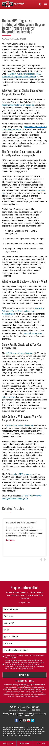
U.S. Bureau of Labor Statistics (19, 353)
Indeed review (8, 397)
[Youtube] (28, 720)
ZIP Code (8, 643)
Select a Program (12, 609)
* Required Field (24, 603)
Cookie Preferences (25, 715)
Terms (31, 668)
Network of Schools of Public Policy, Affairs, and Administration (23, 311)
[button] (40, 4)
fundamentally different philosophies (18, 105)
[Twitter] (20, 720)
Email (6, 630)
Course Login (39, 714)
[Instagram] (24, 720)
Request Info (24, 743)
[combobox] (24, 609)
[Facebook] (16, 720)
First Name (9, 616)
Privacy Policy (8, 714)
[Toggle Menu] (45, 4)
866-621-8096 (27, 680)
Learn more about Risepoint (32, 696)
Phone (15, 637)
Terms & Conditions (24, 714)
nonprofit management (33, 333)
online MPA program (22, 474)
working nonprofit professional (20, 425)
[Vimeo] (32, 720)
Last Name (9, 623)
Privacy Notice (20, 696)
